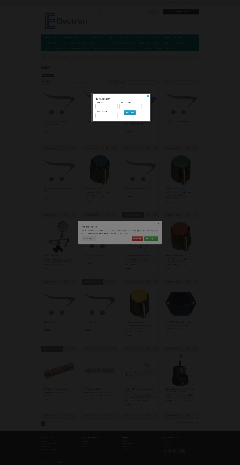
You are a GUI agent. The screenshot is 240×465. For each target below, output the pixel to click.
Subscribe (130, 112)
